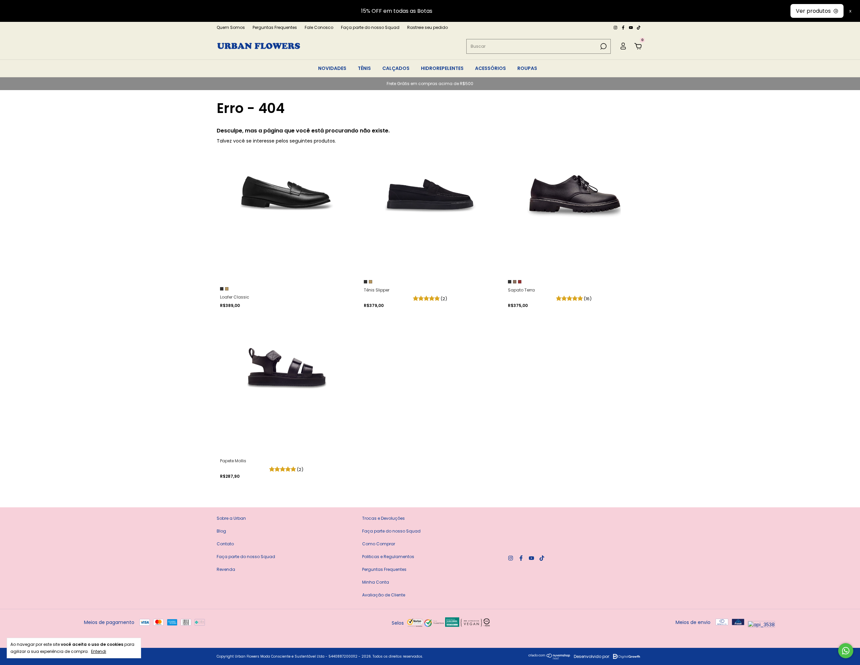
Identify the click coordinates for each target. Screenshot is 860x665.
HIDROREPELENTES (442, 68)
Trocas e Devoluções (383, 518)
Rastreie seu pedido (427, 27)
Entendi (98, 651)
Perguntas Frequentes (275, 27)
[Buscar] (603, 46)
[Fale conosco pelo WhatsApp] (845, 650)
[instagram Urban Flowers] (615, 27)
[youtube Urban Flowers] (631, 27)
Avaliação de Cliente (383, 595)
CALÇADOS (396, 68)
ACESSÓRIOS (490, 68)
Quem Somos (231, 27)
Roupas (527, 68)
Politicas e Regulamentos (388, 556)
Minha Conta (375, 582)
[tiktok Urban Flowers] (639, 27)
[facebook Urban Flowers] (623, 27)
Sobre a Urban (231, 518)
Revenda (226, 569)
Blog (221, 531)
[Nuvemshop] (549, 658)
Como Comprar (378, 544)
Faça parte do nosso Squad (370, 27)
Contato (225, 544)
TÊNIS (364, 68)
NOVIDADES (332, 68)
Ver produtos (813, 11)
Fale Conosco (319, 27)
